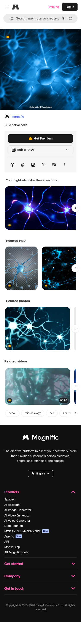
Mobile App (12, 547)
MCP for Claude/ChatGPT (26, 531)
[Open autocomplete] (10, 18)
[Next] (75, 208)
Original (28, 37)
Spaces (9, 499)
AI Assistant (12, 505)
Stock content (14, 526)
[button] (40, 473)
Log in (70, 7)
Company (12, 576)
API (6, 542)
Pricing (54, 7)
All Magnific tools (16, 552)
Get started (13, 563)
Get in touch (14, 588)
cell (52, 413)
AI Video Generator (17, 515)
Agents (12, 536)
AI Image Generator (17, 510)
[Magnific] (40, 438)
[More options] (64, 164)
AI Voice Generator (17, 521)
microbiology (33, 413)
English (40, 473)
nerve (12, 413)
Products (11, 492)
